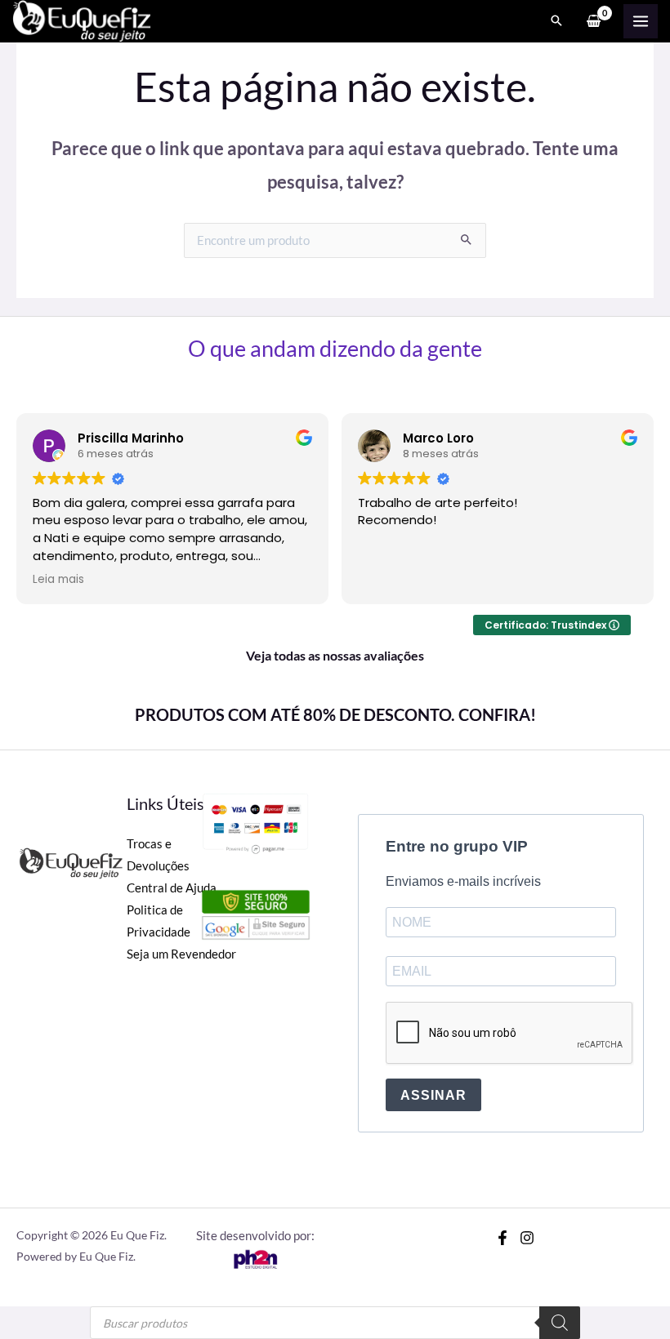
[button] (556, 21)
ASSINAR (433, 1095)
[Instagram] (527, 1237)
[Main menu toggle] (640, 21)
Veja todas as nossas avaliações (335, 655)
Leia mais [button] (58, 579)
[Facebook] (502, 1237)
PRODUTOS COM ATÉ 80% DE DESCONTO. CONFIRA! (335, 714)
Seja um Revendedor (181, 954)
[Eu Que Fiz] (81, 21)
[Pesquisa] (559, 1322)
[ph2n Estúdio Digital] (254, 1258)
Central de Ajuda (172, 888)
